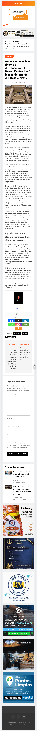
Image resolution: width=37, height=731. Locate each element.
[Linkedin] (25, 320)
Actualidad (9, 56)
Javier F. (9, 82)
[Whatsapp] (11, 324)
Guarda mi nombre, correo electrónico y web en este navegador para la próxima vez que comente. (18, 445)
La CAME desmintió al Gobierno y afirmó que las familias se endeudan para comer (22, 490)
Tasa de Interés (10, 337)
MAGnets (27, 723)
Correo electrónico (13, 427)
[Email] (25, 324)
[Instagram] (17, 314)
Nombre (10, 418)
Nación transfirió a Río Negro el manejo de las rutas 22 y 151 (21, 474)
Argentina (17, 333)
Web (8, 435)
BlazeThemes (24, 725)
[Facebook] (20, 314)
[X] (18, 320)
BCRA (25, 333)
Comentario (11, 395)
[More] (18, 328)
